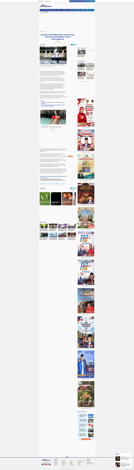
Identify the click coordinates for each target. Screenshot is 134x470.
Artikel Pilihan (81, 61)
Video (43, 12)
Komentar (43, 44)
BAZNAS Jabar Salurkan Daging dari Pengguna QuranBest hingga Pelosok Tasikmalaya (82, 1)
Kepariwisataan (64, 10)
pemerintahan (49, 183)
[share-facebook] (72, 44)
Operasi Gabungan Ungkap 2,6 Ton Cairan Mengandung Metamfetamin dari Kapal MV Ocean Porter (83, 415)
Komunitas (56, 462)
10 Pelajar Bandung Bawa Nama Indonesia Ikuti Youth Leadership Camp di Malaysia (83, 420)
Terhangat (63, 183)
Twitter (48, 465)
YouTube (50, 465)
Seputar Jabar (64, 463)
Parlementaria (71, 10)
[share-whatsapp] (75, 44)
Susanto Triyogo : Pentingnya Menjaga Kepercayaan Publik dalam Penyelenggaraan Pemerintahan (90, 69)
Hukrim (58, 10)
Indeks (42, 10)
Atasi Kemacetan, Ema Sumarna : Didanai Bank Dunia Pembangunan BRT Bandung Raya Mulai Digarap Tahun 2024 (53, 180)
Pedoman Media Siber (90, 463)
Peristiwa (83, 10)
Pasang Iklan (89, 462)
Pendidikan (77, 10)
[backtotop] (67, 457)
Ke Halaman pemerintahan (85, 81)
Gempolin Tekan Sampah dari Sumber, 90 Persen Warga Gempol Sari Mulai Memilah (83, 434)
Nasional (63, 462)
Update (70, 156)
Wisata (79, 463)
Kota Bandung (43, 183)
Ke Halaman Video (90, 50)
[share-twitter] (73, 44)
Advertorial (47, 10)
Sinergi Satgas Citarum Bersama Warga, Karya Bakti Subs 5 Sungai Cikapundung (81, 55)
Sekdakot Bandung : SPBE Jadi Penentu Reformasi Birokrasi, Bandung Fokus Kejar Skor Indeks (81, 78)
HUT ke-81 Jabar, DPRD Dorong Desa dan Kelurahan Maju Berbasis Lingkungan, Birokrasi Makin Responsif (83, 425)
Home (42, 1)
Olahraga (71, 462)
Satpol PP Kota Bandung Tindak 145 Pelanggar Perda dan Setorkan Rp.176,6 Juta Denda (83, 429)
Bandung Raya (53, 10)
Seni (90, 10)
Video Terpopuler (82, 48)
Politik (87, 10)
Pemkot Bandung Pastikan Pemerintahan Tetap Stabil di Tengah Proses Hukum (81, 69)
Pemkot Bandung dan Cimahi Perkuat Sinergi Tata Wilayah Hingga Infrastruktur (90, 78)
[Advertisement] (67, 21)
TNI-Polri (71, 463)
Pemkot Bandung (56, 183)
